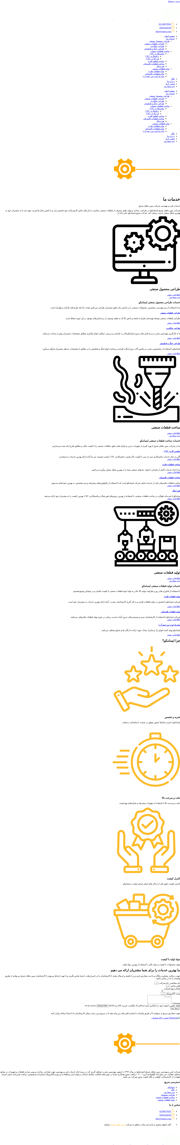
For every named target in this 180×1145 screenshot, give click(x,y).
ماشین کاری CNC (172, 451)
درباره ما (171, 81)
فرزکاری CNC (152, 59)
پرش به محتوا (174, 1)
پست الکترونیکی (172, 993)
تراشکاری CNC (152, 56)
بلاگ (173, 79)
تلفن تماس (175, 986)
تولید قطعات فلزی (156, 71)
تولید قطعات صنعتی (160, 69)
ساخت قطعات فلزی (171, 464)
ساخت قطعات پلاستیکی (153, 64)
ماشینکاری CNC (157, 54)
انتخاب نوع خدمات (172, 988)
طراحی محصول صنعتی (159, 41)
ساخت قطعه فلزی (156, 61)
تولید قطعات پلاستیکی (154, 74)
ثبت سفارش (169, 86)
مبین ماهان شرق (118, 1124)
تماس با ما (170, 84)
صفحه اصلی (169, 36)
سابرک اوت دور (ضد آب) (153, 76)
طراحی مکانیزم (157, 46)
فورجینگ (160, 66)
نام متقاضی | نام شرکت (169, 983)
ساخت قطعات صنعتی (159, 51)
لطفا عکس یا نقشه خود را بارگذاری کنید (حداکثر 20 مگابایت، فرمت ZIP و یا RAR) (144, 1006)
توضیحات (175, 1003)
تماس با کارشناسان (160, 1018)
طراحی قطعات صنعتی (154, 44)
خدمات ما (170, 39)
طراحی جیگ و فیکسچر (154, 49)
